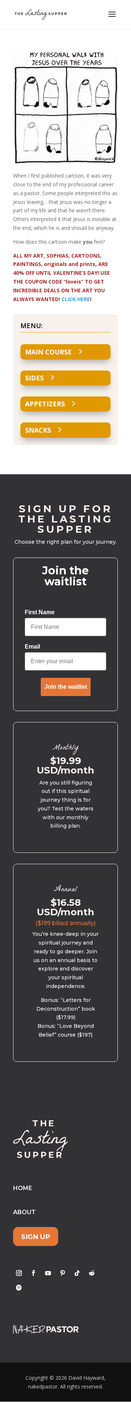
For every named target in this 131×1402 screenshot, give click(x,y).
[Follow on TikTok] (77, 1273)
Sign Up (35, 1236)
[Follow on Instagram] (19, 1273)
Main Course (48, 351)
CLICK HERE (75, 299)
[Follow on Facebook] (33, 1273)
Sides (34, 377)
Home (22, 1188)
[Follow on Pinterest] (62, 1273)
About (24, 1212)
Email (32, 646)
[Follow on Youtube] (48, 1273)
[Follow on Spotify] (19, 1287)
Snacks (38, 430)
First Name (40, 612)
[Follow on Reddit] (92, 1273)
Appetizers (45, 403)
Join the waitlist (65, 687)
